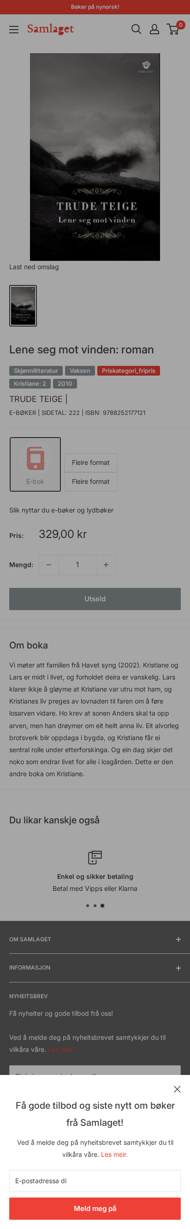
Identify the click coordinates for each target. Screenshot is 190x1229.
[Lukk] (177, 1088)
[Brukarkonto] (154, 29)
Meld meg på (95, 1208)
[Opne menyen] (13, 29)
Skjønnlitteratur (36, 370)
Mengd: (21, 564)
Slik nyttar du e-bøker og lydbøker (61, 510)
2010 (65, 383)
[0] (173, 29)
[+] (106, 564)
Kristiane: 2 (30, 383)
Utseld (95, 598)
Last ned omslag (34, 267)
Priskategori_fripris (128, 370)
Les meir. (114, 1154)
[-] (49, 564)
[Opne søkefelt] (136, 29)
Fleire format (91, 462)
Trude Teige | (38, 399)
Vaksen (80, 370)
